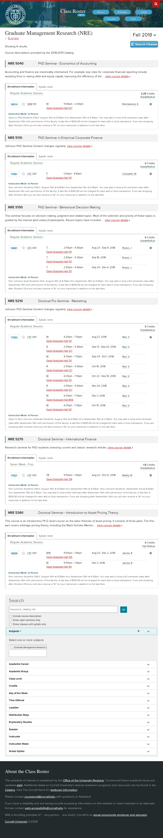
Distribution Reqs (19, 715)
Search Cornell (156, 4)
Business (13, 38)
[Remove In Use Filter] (139, 631)
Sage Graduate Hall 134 (59, 479)
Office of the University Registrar (83, 780)
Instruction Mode (19, 744)
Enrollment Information (21, 86)
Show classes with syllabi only (29, 624)
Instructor (14, 736)
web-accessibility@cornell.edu (44, 808)
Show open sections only (26, 620)
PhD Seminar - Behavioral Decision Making (69, 207)
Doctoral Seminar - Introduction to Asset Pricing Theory (78, 513)
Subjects (14, 631)
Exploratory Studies (20, 722)
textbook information (63, 790)
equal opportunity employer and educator (120, 815)
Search (16, 600)
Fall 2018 (143, 35)
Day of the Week (18, 693)
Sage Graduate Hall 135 (59, 557)
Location (14, 707)
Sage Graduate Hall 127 (59, 108)
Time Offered (16, 700)
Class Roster (72, 11)
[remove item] (12, 647)
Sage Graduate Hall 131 (59, 177)
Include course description (27, 616)
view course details (117, 76)
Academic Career (19, 664)
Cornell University (16, 822)
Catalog (10, 790)
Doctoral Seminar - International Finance (67, 439)
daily (19, 785)
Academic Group (18, 671)
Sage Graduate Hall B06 (59, 399)
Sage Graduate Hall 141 (59, 566)
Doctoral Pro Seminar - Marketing (62, 301)
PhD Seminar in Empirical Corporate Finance (70, 138)
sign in (81, 15)
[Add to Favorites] (23, 104)
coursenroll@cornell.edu (39, 797)
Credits (13, 686)
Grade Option (17, 751)
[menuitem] (100, 12)
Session (13, 729)
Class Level (15, 678)
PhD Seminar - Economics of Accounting (67, 64)
